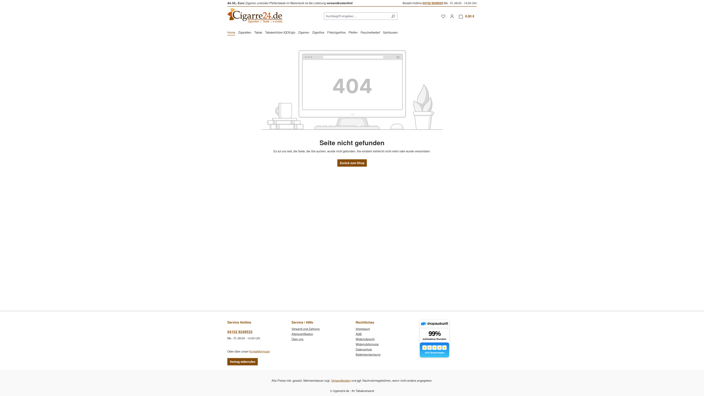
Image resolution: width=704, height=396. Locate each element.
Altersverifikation (302, 334)
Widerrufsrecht (365, 339)
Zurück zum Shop (352, 163)
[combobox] (356, 16)
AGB (359, 334)
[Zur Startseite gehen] (254, 15)
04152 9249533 (433, 3)
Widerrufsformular (367, 344)
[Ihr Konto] (452, 16)
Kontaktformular (259, 351)
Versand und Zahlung (306, 329)
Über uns (297, 339)
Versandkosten (341, 380)
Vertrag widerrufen (242, 362)
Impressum (363, 329)
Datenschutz (364, 349)
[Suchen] (393, 16)
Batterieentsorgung (368, 354)
